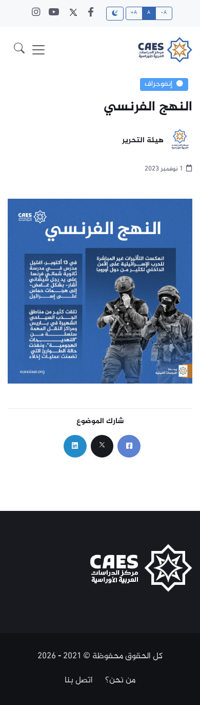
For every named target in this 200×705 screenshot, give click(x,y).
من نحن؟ (120, 680)
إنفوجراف (158, 84)
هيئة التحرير (143, 141)
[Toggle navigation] (38, 50)
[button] (19, 50)
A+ (134, 13)
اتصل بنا (79, 680)
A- (164, 13)
